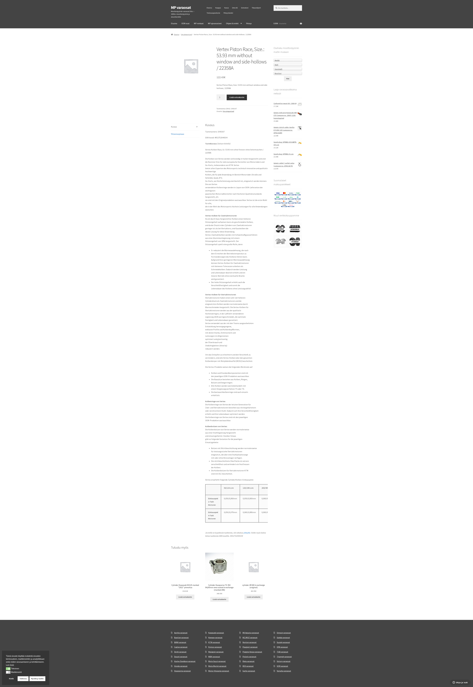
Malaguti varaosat (216, 652)
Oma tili (235, 8)
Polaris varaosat (249, 656)
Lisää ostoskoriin (236, 97)
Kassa (226, 8)
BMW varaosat (180, 642)
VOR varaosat (282, 666)
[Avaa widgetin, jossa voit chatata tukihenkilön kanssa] (460, 683)
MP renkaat (199, 23)
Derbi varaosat (180, 652)
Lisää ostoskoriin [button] (185, 597)
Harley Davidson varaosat (184, 661)
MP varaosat (181, 7)
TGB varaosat (282, 652)
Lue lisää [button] (10, 665)
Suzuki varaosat (283, 642)
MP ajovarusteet (215, 23)
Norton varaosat (250, 642)
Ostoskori (244, 8)
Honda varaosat (180, 666)
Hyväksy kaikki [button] (37, 679)
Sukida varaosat (283, 637)
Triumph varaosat (284, 656)
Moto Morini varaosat (217, 666)
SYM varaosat (282, 647)
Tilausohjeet (256, 8)
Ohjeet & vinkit (232, 23)
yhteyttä (247, 532)
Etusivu (209, 8)
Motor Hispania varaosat (218, 671)
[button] (8, 668)
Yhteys (249, 23)
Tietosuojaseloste (213, 13)
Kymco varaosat (215, 647)
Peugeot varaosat (250, 647)
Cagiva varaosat (180, 647)
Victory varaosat (283, 661)
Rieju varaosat (248, 661)
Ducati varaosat (180, 656)
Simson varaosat (284, 632)
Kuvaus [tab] (174, 126)
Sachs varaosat (249, 671)
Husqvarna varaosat (182, 671)
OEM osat (185, 23)
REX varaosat (248, 666)
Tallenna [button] (23, 679)
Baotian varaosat (181, 637)
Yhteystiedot (228, 13)
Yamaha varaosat (284, 671)
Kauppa (218, 8)
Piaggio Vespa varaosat (252, 652)
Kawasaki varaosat (216, 632)
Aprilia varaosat (180, 632)
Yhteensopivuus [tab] (177, 134)
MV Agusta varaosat (251, 632)
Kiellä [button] (11, 679)
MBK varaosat (214, 656)
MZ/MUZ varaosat (250, 637)
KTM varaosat (214, 642)
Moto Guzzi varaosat (217, 661)
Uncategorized (186, 34)
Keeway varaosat (215, 637)
